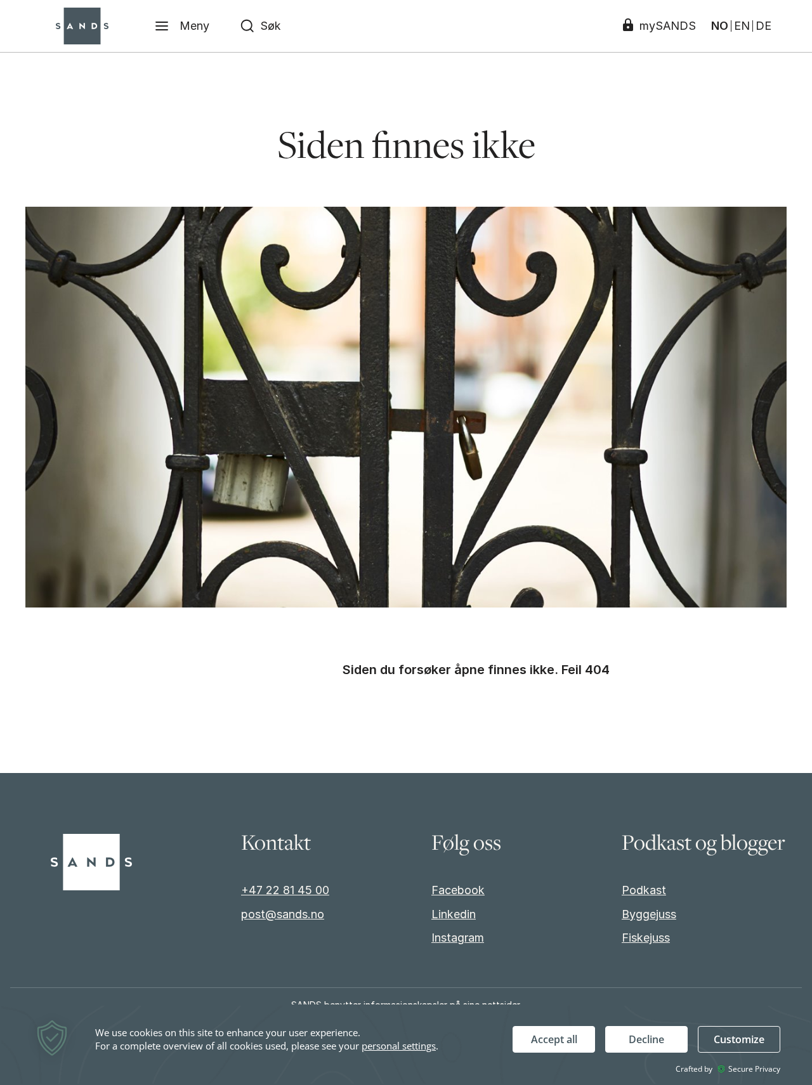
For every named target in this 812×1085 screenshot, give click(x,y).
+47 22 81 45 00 (285, 890)
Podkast (644, 890)
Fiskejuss (646, 937)
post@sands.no (282, 914)
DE (763, 26)
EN (742, 26)
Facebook (458, 890)
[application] (406, 1044)
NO (719, 26)
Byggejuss (649, 914)
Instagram (457, 937)
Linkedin (453, 914)
